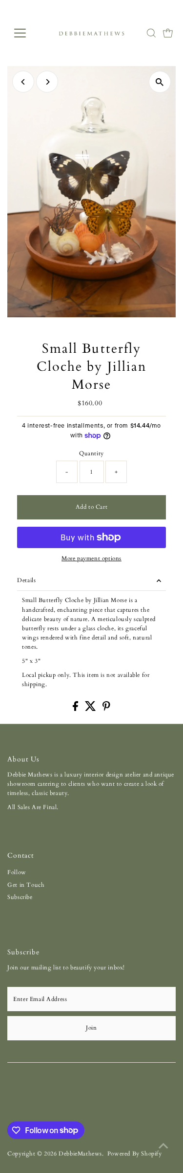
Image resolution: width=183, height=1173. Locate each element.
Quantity (91, 453)
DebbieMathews (80, 1153)
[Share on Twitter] (91, 709)
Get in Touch (25, 885)
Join (91, 1028)
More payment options (91, 558)
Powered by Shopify (134, 1153)
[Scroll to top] (163, 1146)
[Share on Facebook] (76, 709)
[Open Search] (151, 33)
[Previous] (23, 82)
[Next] (47, 82)
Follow (16, 872)
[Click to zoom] (160, 82)
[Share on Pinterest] (106, 709)
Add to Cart (92, 507)
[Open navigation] (27, 33)
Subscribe (19, 897)
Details (26, 580)
